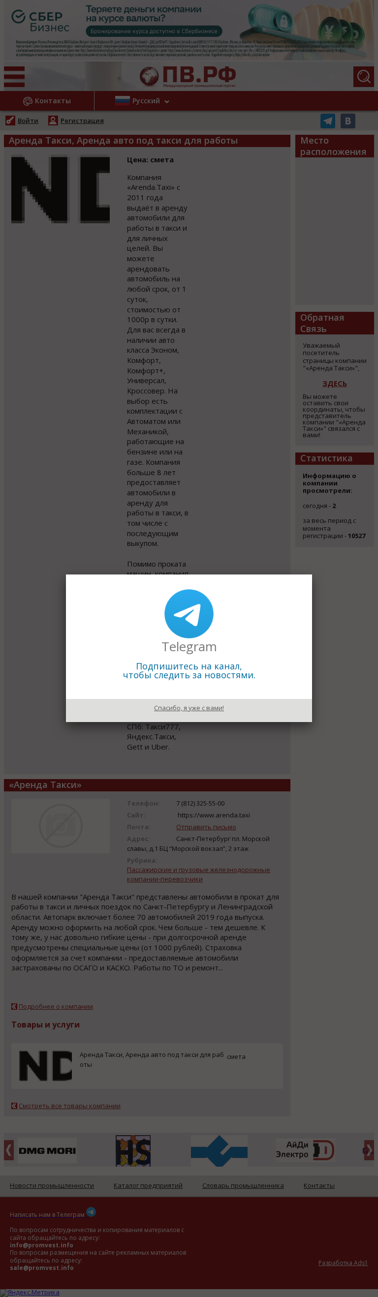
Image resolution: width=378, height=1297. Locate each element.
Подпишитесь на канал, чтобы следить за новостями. (189, 670)
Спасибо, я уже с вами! (189, 707)
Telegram (189, 646)
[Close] (312, 574)
